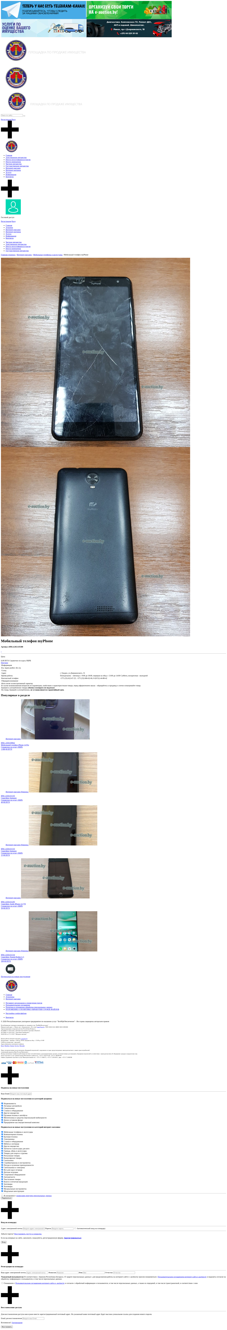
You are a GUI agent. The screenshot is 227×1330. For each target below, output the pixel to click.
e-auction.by (24, 1038)
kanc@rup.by (40, 1027)
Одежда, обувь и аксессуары (15, 1151)
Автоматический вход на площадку (91, 1228)
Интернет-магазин (13, 168)
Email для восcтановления (11, 1318)
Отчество (109, 1273)
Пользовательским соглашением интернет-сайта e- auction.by (40, 1283)
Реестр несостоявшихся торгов (18, 160)
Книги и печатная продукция (16, 1182)
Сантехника (8, 1160)
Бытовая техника (10, 1137)
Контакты (10, 177)
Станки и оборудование (13, 1111)
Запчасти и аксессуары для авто (16, 1149)
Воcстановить (7, 1327)
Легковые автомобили (13, 1106)
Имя (80, 1273)
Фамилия (52, 1273)
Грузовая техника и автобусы (15, 1115)
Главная (9, 155)
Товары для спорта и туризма (15, 1153)
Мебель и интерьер (11, 1144)
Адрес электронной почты (11, 1228)
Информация (11, 175)
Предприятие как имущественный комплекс (22, 1122)
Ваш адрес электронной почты (13, 1273)
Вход (14, 120)
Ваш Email (5, 1094)
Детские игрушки (11, 1172)
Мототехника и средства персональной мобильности (25, 1118)
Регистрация (6, 120)
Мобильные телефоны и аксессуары (18, 1132)
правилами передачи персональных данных (34, 1196)
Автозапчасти (9, 1177)
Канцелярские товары (13, 1158)
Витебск (7, 1045)
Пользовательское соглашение (18, 1005)
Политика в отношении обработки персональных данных (29, 1007)
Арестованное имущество (16, 158)
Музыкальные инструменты (15, 1189)
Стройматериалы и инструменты (17, 1163)
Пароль (48, 1228)
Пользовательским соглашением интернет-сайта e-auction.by (182, 1277)
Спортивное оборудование (14, 1175)
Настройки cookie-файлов (16, 1013)
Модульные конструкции (14, 1191)
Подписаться (6, 1198)
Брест (2, 1045)
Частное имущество (14, 164)
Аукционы (10, 997)
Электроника (9, 1139)
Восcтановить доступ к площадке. (28, 1234)
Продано (4, 663)
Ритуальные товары (12, 1156)
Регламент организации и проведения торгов (24, 1003)
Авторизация (17, 1323)
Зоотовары (8, 1184)
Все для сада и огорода (13, 1170)
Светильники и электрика (14, 1168)
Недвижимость (10, 1104)
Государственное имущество (17, 166)
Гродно (17, 1045)
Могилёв (22, 1045)
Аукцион (9, 228)
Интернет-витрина (13, 170)
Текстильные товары (12, 1179)
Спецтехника (9, 1108)
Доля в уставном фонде (13, 1120)
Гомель (12, 1045)
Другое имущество (11, 1113)
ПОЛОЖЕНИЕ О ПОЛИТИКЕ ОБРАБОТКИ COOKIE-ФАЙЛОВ (32, 1009)
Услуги (8, 172)
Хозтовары (8, 1186)
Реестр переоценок (13, 162)
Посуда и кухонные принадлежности (19, 1165)
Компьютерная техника (13, 1134)
